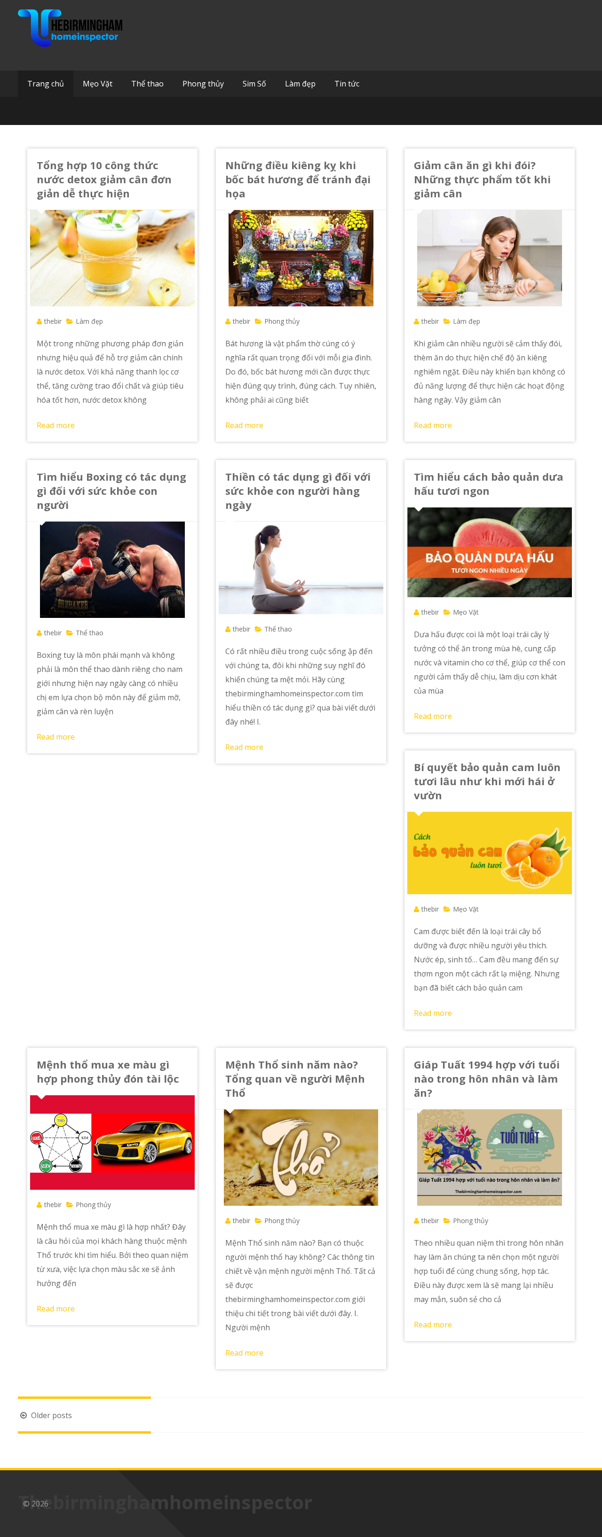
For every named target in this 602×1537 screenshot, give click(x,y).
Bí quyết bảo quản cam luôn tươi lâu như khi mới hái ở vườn (487, 781)
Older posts (50, 1415)
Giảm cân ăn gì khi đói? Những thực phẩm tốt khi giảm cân (482, 179)
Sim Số (254, 83)
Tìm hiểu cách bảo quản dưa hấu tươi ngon (488, 483)
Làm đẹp (300, 83)
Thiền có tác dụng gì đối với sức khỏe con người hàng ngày (298, 490)
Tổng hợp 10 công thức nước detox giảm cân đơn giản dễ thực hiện (104, 179)
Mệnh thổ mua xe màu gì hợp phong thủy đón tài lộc (108, 1071)
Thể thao (147, 83)
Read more (56, 425)
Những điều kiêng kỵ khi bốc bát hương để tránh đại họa (298, 179)
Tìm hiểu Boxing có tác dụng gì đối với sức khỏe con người (111, 490)
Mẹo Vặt (97, 83)
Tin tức (346, 83)
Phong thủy (203, 83)
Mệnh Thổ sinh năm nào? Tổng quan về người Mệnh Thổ (295, 1078)
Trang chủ (45, 83)
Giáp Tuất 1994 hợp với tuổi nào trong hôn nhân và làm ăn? (487, 1078)
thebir (53, 321)
